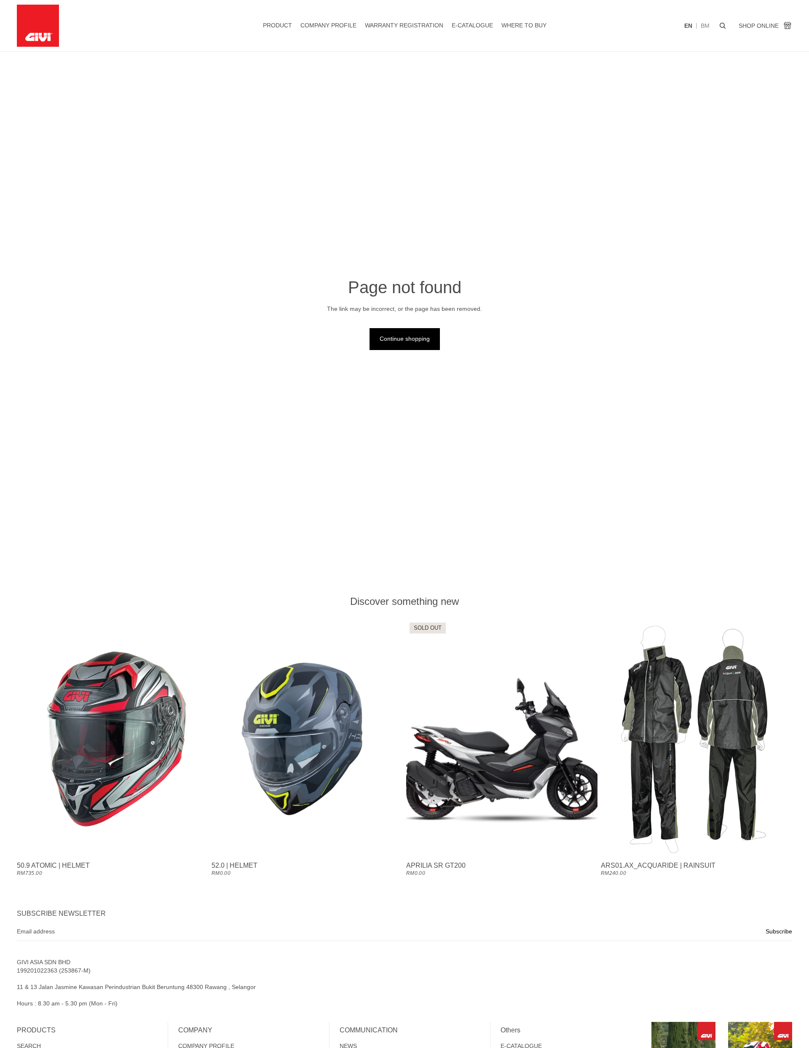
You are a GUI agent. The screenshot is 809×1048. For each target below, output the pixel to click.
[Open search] (722, 25)
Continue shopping (405, 338)
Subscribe (779, 931)
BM (705, 25)
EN (688, 25)
